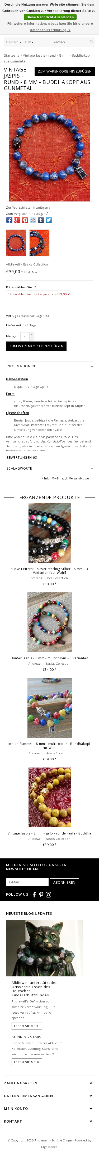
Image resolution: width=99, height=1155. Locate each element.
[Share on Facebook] (9, 220)
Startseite (12, 55)
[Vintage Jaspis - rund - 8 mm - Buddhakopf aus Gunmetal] (49, 147)
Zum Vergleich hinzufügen (25, 214)
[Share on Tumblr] (41, 220)
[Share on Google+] (17, 220)
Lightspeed (49, 1147)
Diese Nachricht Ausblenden (50, 17)
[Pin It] (25, 220)
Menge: (12, 336)
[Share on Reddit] (33, 220)
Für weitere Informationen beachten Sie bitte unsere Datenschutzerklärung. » (50, 27)
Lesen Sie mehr (27, 1026)
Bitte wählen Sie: (21, 287)
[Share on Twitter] (49, 220)
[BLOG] (44, 958)
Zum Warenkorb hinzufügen (65, 71)
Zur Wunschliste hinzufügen (27, 207)
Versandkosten (80, 478)
